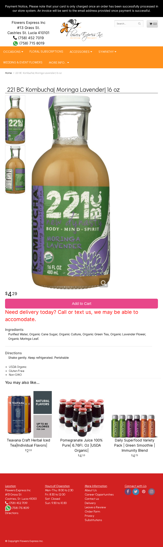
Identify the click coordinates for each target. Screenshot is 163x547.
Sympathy (106, 52)
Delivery (90, 503)
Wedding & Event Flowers (22, 62)
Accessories (80, 52)
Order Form (92, 511)
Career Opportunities (99, 494)
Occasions (12, 52)
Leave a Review (95, 507)
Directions (11, 513)
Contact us (92, 499)
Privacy (89, 516)
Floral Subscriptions (46, 51)
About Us (91, 490)
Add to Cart (81, 303)
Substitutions (93, 520)
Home (8, 72)
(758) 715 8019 (31, 43)
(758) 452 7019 (30, 38)
